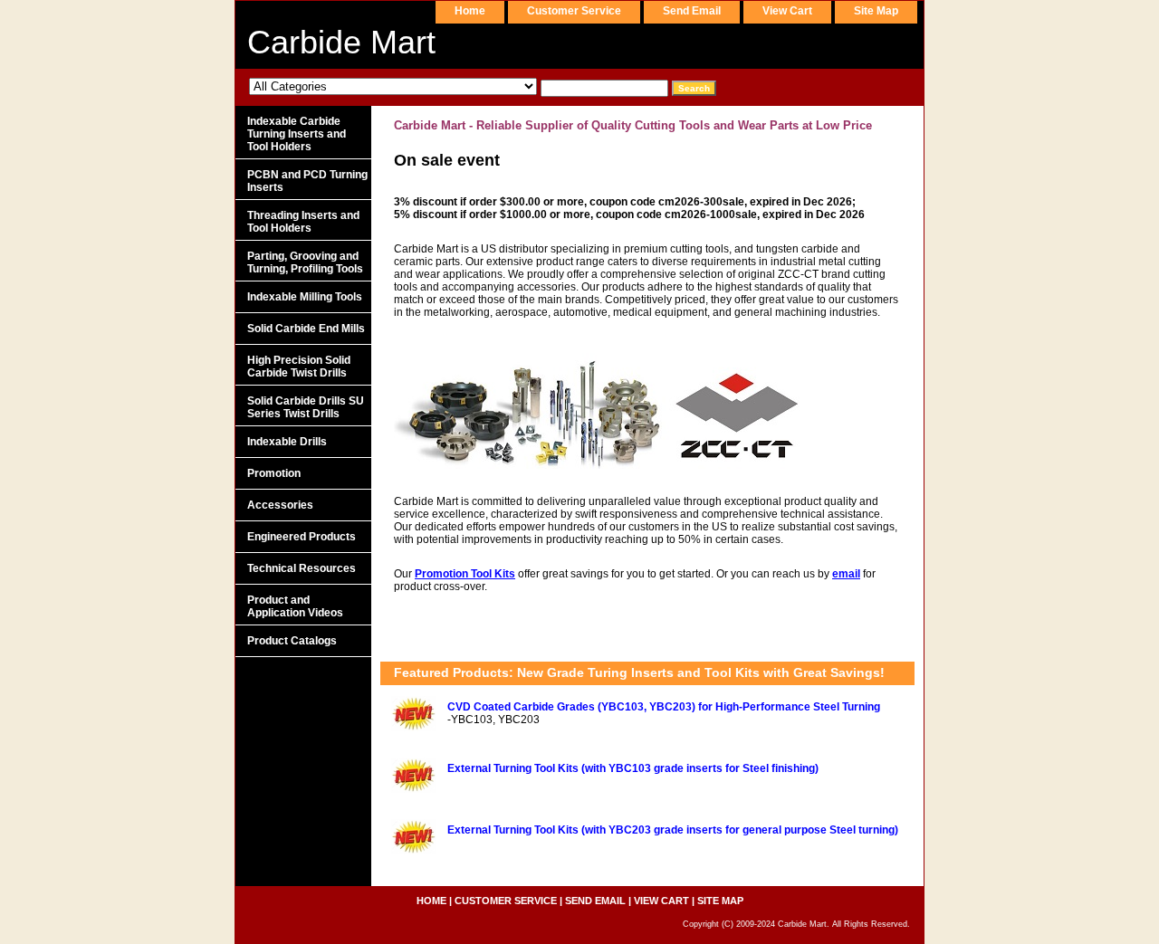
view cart (787, 11)
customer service (574, 11)
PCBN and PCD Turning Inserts (307, 181)
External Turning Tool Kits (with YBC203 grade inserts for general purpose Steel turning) (672, 830)
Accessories (280, 505)
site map (876, 11)
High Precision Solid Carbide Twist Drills (298, 366)
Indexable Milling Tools (304, 297)
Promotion (274, 473)
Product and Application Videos (295, 606)
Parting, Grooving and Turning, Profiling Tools (305, 262)
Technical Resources (301, 568)
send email (692, 11)
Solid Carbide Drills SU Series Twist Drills (305, 407)
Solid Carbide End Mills (306, 328)
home (470, 11)
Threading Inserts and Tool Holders (303, 221)
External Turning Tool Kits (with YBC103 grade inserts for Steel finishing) (633, 768)
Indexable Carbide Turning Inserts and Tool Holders (296, 134)
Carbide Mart (341, 42)
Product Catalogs (292, 640)
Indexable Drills (287, 441)
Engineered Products (301, 536)
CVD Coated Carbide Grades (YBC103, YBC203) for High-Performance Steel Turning (663, 707)
